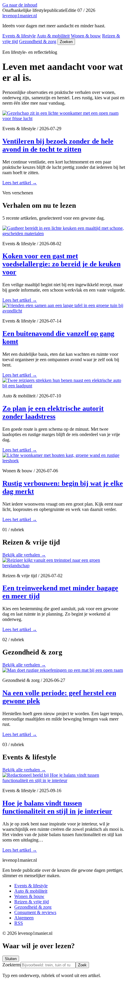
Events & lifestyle (19, 35)
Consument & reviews (35, 912)
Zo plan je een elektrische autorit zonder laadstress (53, 412)
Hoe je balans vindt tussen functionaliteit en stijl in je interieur (57, 807)
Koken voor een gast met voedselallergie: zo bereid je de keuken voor (61, 264)
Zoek (82, 965)
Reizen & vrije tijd (31, 901)
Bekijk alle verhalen (24, 554)
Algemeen (24, 917)
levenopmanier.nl (19, 15)
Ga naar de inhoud (19, 4)
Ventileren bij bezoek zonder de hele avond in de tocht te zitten (57, 145)
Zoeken (66, 42)
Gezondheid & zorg (37, 41)
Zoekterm (11, 964)
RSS (18, 923)
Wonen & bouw (86, 35)
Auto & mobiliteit (53, 35)
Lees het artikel (19, 182)
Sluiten (11, 959)
